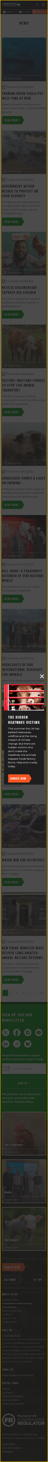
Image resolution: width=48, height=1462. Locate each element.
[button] (42, 676)
